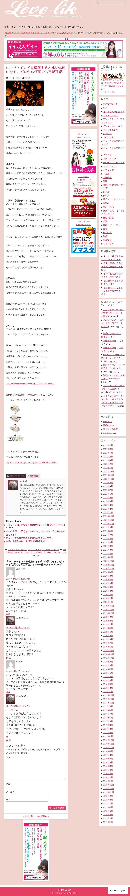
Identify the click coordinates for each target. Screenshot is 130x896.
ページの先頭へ (119, 891)
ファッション (109, 166)
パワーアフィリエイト (114, 162)
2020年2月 (108, 598)
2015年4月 (108, 814)
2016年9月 (108, 751)
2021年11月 (108, 520)
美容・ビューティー (112, 225)
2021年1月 (108, 557)
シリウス (107, 133)
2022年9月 (108, 482)
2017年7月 (108, 714)
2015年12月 (108, 785)
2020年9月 (108, 572)
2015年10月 (108, 792)
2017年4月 (108, 725)
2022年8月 (108, 486)
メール (10, 792)
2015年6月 (108, 807)
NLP (64, 550)
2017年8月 (108, 710)
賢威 (105, 236)
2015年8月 (108, 800)
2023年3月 (108, 460)
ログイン (107, 421)
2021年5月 (108, 542)
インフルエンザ (110, 130)
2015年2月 (108, 822)
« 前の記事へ (29, 816)
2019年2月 (108, 643)
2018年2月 (108, 688)
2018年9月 (108, 662)
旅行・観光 (108, 207)
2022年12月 (108, 471)
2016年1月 (108, 781)
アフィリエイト (34, 550)
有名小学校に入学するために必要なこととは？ (112, 266)
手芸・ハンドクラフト (114, 199)
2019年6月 (108, 628)
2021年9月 (108, 527)
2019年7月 (108, 624)
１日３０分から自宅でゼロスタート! (83, 178)
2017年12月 (108, 695)
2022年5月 (108, 497)
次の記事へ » (43, 816)
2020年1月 (108, 602)
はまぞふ (105, 337)
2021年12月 (108, 516)
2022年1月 (108, 512)
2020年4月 (108, 591)
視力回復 (107, 232)
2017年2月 (108, 732)
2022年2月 (108, 509)
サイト (9, 800)
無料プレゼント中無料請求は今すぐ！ (83, 135)
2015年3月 (108, 818)
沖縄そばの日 (109, 340)
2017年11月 (108, 699)
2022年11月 (108, 475)
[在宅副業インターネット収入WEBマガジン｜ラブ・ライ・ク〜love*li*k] (50, 2)
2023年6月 (108, 449)
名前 (9, 784)
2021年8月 (108, 531)
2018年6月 (108, 673)
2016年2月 (108, 777)
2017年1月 (108, 736)
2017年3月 (108, 729)
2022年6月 (108, 494)
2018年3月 (108, 684)
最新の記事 (34, 476)
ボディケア (108, 170)
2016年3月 (108, 773)
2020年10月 (108, 568)
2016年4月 (108, 770)
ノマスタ (107, 155)
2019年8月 (108, 621)
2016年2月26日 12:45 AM (18, 579)
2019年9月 (108, 617)
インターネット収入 (50, 550)
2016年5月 (108, 766)
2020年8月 (108, 576)
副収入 (106, 196)
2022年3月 (108, 505)
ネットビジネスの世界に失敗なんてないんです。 (29, 538)
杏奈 (18, 569)
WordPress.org (109, 433)
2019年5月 (108, 632)
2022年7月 (108, 490)
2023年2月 (108, 464)
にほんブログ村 (108, 92)
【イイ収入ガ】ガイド (64, 33)
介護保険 (107, 177)
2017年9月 (108, 706)
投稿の (108, 425)
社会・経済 (108, 218)
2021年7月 (108, 535)
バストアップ (109, 159)
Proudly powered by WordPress (65, 893)
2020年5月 (108, 587)
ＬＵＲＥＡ (108, 244)
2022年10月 (108, 479)
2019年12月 (108, 606)
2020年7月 (108, 579)
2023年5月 (108, 453)
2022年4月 (108, 501)
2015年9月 (108, 796)
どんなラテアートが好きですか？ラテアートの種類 (113, 312)
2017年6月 (108, 718)
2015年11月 (108, 788)
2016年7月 (108, 759)
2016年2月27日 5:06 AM (17, 671)
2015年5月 (108, 811)
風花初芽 (107, 240)
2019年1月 (108, 647)
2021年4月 (108, 546)
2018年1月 (108, 691)
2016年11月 (108, 744)
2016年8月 (108, 755)
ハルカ (19, 661)
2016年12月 (108, 740)
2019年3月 (108, 639)
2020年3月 (108, 594)
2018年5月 (108, 676)
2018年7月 (108, 669)
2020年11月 (108, 565)
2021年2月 (108, 553)
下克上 (106, 174)
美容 (105, 221)
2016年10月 (108, 747)
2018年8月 (108, 665)
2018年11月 (108, 654)
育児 (105, 229)
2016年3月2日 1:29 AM (18, 627)
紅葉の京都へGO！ (112, 333)
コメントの (110, 429)
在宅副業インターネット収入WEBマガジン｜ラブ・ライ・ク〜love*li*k (29, 33)
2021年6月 (108, 538)
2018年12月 (108, 650)
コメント (10, 757)
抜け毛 (106, 203)
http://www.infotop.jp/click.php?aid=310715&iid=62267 (31, 462)
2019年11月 (108, 609)
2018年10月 (108, 658)
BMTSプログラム (111, 104)
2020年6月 (108, 583)
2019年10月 (108, 613)
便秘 (105, 181)
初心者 (106, 192)
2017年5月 (108, 721)
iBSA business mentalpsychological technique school (30, 384)
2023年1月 (108, 467)
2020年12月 (108, 561)
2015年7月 (108, 803)
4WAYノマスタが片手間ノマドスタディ (83, 223)
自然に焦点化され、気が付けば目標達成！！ (27, 541)
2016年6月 (108, 762)
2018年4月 (108, 680)
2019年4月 (108, 635)
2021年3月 (108, 550)
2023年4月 (108, 456)
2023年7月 (108, 445)
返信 (8, 614)
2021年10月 (108, 523)
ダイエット (108, 137)
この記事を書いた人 (17, 476)
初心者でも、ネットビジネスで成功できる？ (112, 291)
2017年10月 (108, 703)
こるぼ (27, 78)
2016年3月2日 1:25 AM (18, 706)
